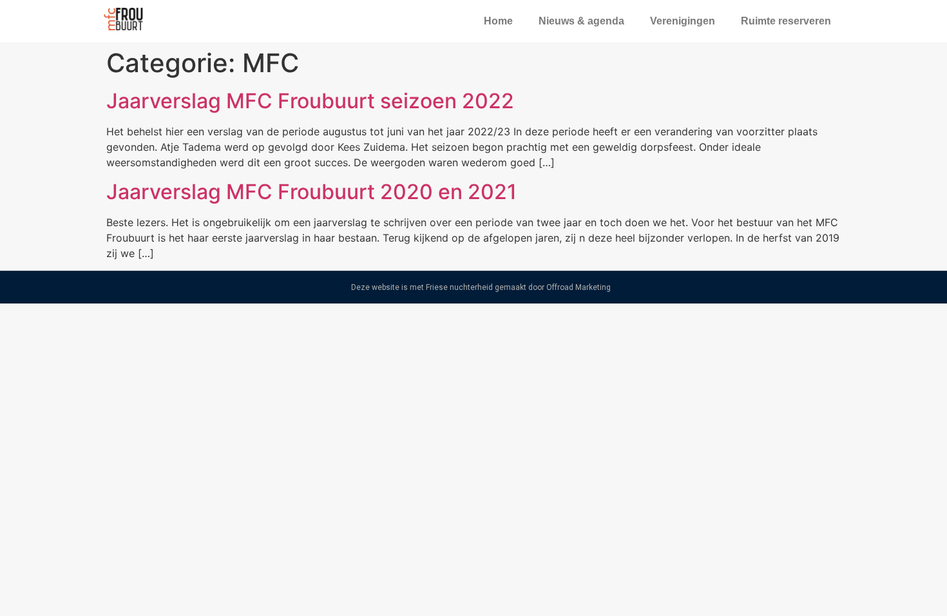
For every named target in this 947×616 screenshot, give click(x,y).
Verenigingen (682, 20)
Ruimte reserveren (786, 20)
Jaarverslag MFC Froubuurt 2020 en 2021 (311, 191)
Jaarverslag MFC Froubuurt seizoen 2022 (310, 100)
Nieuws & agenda (581, 20)
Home (498, 20)
